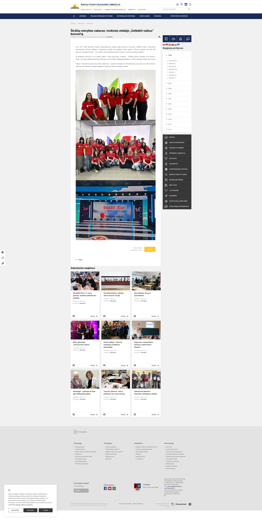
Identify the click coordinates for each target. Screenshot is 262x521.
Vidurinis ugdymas (110, 447)
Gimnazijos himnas (80, 459)
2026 (170, 55)
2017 (170, 124)
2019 (170, 114)
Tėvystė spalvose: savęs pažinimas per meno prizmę (114, 392)
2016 (170, 129)
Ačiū (150, 249)
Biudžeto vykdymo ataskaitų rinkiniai (146, 447)
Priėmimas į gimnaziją (177, 153)
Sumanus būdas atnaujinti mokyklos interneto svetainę (162, 505)
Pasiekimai (173, 196)
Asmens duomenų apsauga (174, 451)
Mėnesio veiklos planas (178, 174)
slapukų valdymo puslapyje (24, 505)
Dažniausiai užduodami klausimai (175, 456)
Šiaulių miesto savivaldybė (151, 487)
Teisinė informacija (171, 466)
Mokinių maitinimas (176, 180)
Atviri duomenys (170, 468)
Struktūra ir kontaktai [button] (179, 16)
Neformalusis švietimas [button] (126, 16)
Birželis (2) (172, 63)
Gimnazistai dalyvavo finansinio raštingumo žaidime (145, 392)
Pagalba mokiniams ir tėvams (114, 451)
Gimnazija (132, 9)
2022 (170, 99)
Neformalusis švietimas (112, 449)
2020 (170, 109)
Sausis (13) (172, 78)
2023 (170, 94)
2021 (170, 104)
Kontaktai (142, 9)
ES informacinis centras (178, 169)
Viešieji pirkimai (140, 456)
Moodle (172, 137)
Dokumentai (173, 164)
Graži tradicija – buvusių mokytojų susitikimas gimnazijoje (113, 344)
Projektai (173, 158)
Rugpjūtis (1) (173, 61)
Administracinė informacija (115, 9)
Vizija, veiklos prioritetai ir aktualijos (85, 451)
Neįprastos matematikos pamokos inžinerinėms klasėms (143, 344)
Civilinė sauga (170, 463)
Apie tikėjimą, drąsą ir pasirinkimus (142, 294)
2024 (170, 88)
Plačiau (92, 316)
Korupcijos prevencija (172, 461)
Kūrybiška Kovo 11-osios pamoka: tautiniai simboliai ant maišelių (84, 295)
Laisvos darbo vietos (172, 449)
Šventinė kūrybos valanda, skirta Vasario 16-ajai (114, 294)
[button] (177, 4)
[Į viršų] (190, 504)
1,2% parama (174, 190)
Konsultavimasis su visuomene (175, 454)
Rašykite (77, 490)
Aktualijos (90, 23)
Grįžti (80, 260)
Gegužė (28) (172, 66)
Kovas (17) (172, 72)
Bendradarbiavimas (81, 461)
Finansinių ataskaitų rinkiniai (144, 449)
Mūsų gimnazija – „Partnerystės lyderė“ (81, 343)
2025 (170, 83)
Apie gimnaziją (79, 447)
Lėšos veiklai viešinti (142, 451)
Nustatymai (15, 510)
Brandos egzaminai (176, 148)
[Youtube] (109, 488)
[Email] (114, 488)
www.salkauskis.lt (169, 488)
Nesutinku (30, 510)
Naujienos (81, 23)
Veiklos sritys (86, 9)
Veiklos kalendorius (176, 142)
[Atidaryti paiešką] (189, 9)
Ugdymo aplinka (80, 449)
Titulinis (73, 23)
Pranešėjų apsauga (171, 459)
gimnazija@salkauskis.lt (174, 486)
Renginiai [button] (157, 16)
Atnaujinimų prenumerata (179, 206)
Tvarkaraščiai (82, 432)
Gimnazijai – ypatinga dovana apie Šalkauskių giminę (84, 392)
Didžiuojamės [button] (145, 16)
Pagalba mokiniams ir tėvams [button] (101, 16)
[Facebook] (105, 488)
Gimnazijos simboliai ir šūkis (83, 456)
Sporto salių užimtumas (178, 201)
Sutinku (45, 510)
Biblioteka (173, 185)
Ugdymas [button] (82, 16)
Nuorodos (169, 447)
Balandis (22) (173, 69)
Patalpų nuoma (109, 456)
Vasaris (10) (172, 75)
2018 (170, 119)
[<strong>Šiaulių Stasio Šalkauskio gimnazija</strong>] (76, 5)
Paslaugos (98, 9)
